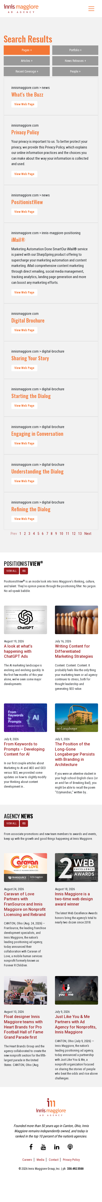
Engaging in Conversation (37, 433)
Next (87, 533)
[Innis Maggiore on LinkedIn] (57, 1148)
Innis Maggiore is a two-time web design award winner (74, 899)
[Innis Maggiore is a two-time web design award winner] (76, 867)
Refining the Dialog (31, 509)
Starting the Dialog (31, 396)
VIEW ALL (11, 571)
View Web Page (24, 104)
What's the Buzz (27, 94)
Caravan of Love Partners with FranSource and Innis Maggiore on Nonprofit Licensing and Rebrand (25, 904)
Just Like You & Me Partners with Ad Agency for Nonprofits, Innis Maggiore (76, 1024)
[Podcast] (70, 1148)
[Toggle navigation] (91, 8)
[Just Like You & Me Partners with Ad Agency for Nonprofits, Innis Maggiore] (76, 990)
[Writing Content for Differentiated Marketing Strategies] (76, 619)
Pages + (27, 50)
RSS (24, 571)
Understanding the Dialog (37, 471)
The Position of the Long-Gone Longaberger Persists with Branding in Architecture (75, 754)
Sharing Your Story (30, 358)
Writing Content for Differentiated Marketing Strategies (74, 651)
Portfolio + (75, 50)
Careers (27, 1160)
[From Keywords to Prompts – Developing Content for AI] (25, 717)
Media (40, 1160)
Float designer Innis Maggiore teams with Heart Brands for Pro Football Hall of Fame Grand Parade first (23, 1027)
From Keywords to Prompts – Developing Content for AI (24, 749)
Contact (53, 1160)
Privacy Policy (25, 132)
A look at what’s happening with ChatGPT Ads (18, 651)
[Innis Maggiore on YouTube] (43, 1148)
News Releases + (75, 61)
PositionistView (27, 202)
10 (61, 533)
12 (74, 533)
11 (67, 533)
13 (80, 533)
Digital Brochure (28, 320)
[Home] (21, 8)
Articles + (26, 61)
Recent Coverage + (27, 71)
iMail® (18, 239)
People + (75, 71)
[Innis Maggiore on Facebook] (31, 1148)
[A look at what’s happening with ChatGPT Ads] (25, 619)
